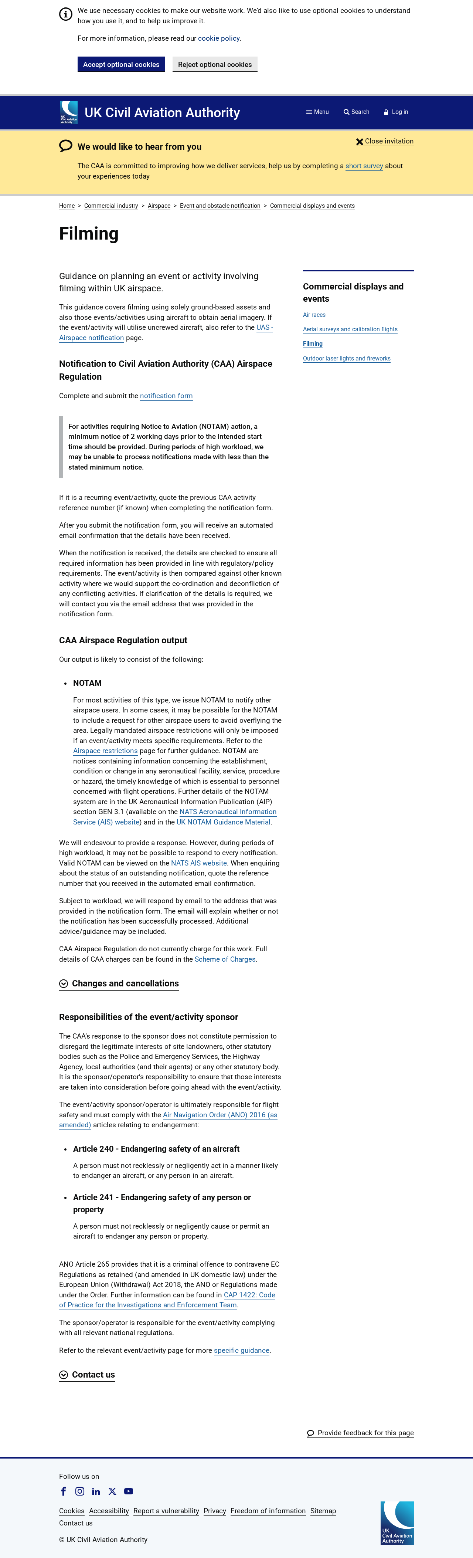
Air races (314, 314)
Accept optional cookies (121, 64)
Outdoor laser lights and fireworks (347, 358)
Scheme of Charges (225, 959)
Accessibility (109, 1511)
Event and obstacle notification (220, 205)
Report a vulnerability (166, 1511)
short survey (364, 166)
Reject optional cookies (215, 64)
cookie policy (218, 38)
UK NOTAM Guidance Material (223, 822)
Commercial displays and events (312, 205)
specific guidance (241, 1350)
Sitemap (323, 1511)
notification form (166, 396)
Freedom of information (268, 1511)
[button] (385, 141)
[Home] (69, 112)
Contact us (76, 1523)
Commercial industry (111, 205)
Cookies (72, 1511)
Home (67, 205)
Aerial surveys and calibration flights (350, 329)
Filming (313, 343)
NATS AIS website (199, 863)
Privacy (215, 1511)
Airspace (159, 205)
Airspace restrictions (105, 750)
